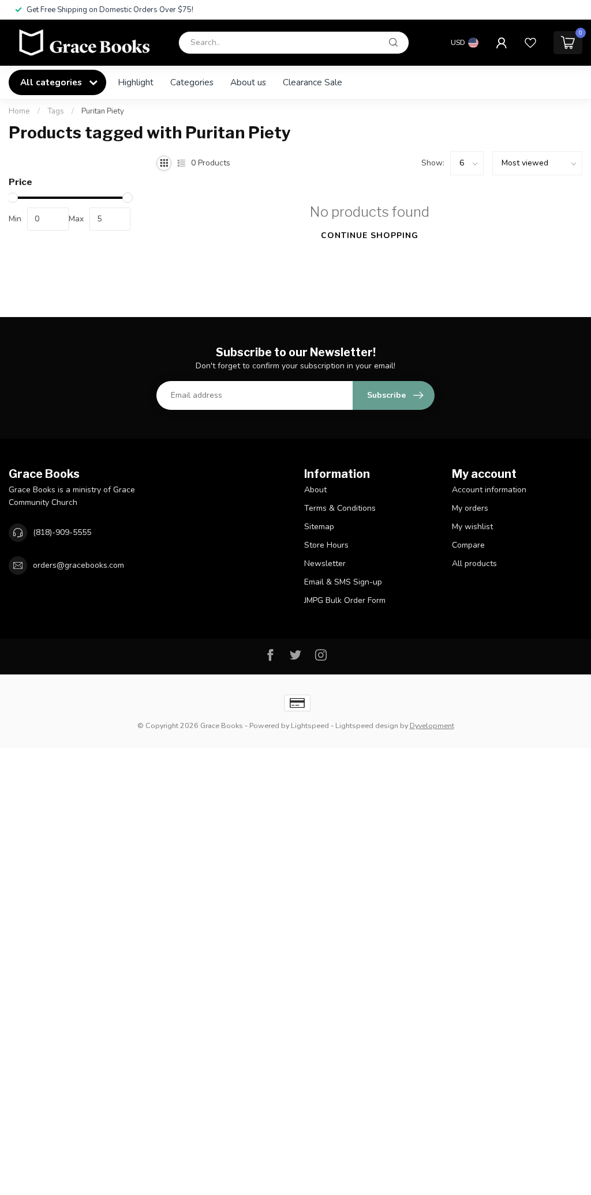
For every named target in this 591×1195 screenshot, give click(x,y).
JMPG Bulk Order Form (345, 600)
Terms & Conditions (340, 508)
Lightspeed (310, 725)
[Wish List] (530, 42)
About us (248, 82)
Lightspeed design (366, 725)
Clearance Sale (312, 82)
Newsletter (325, 563)
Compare (468, 545)
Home (19, 111)
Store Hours (326, 545)
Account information (489, 489)
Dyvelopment (432, 725)
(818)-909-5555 (62, 532)
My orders (470, 508)
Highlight (136, 82)
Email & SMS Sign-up (343, 581)
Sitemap (319, 526)
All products (474, 563)
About (315, 489)
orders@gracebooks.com (78, 565)
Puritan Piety (102, 111)
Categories (192, 82)
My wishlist (472, 526)
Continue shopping (369, 235)
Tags (55, 111)
